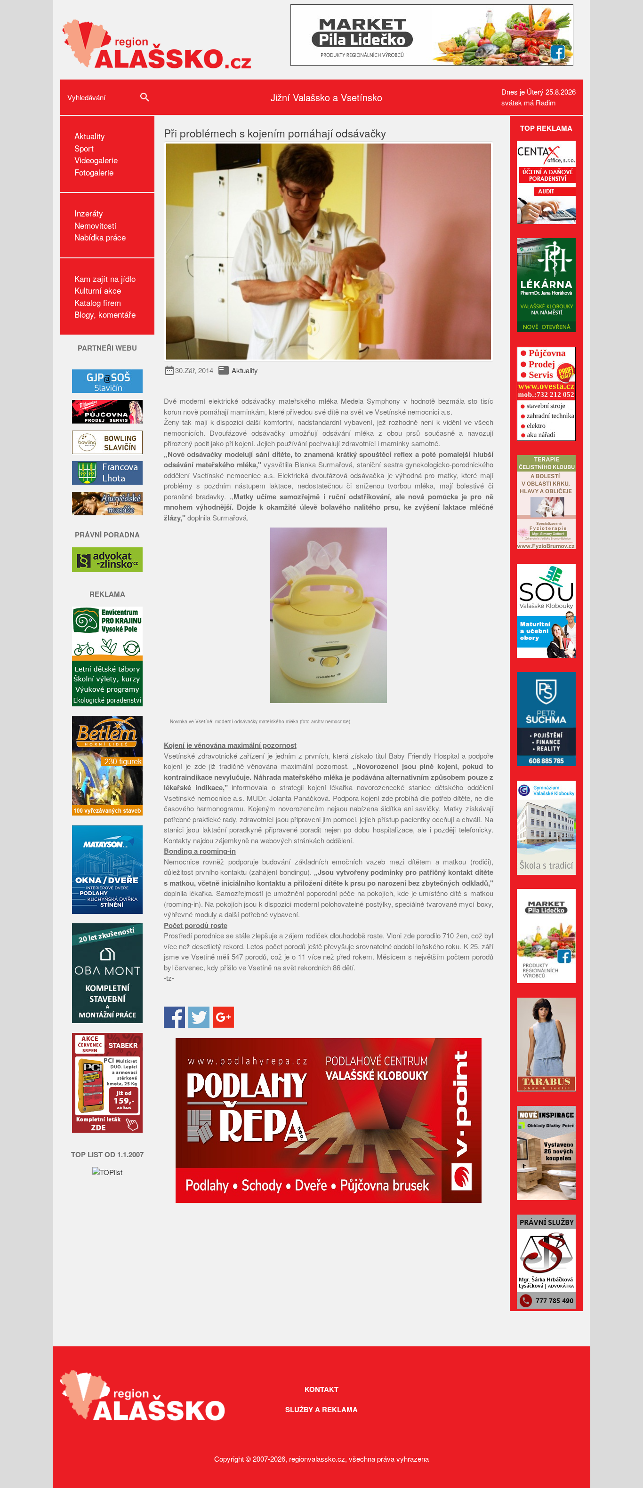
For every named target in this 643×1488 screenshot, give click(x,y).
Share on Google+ (223, 1017)
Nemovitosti (95, 225)
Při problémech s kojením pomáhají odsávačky (275, 132)
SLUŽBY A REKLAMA (321, 1409)
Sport (84, 148)
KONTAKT (321, 1389)
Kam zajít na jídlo (105, 278)
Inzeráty (88, 213)
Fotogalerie (93, 172)
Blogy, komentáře (105, 314)
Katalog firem (97, 302)
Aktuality (89, 136)
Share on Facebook (174, 1017)
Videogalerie (96, 160)
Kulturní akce (97, 290)
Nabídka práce (100, 237)
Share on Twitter (198, 1017)
